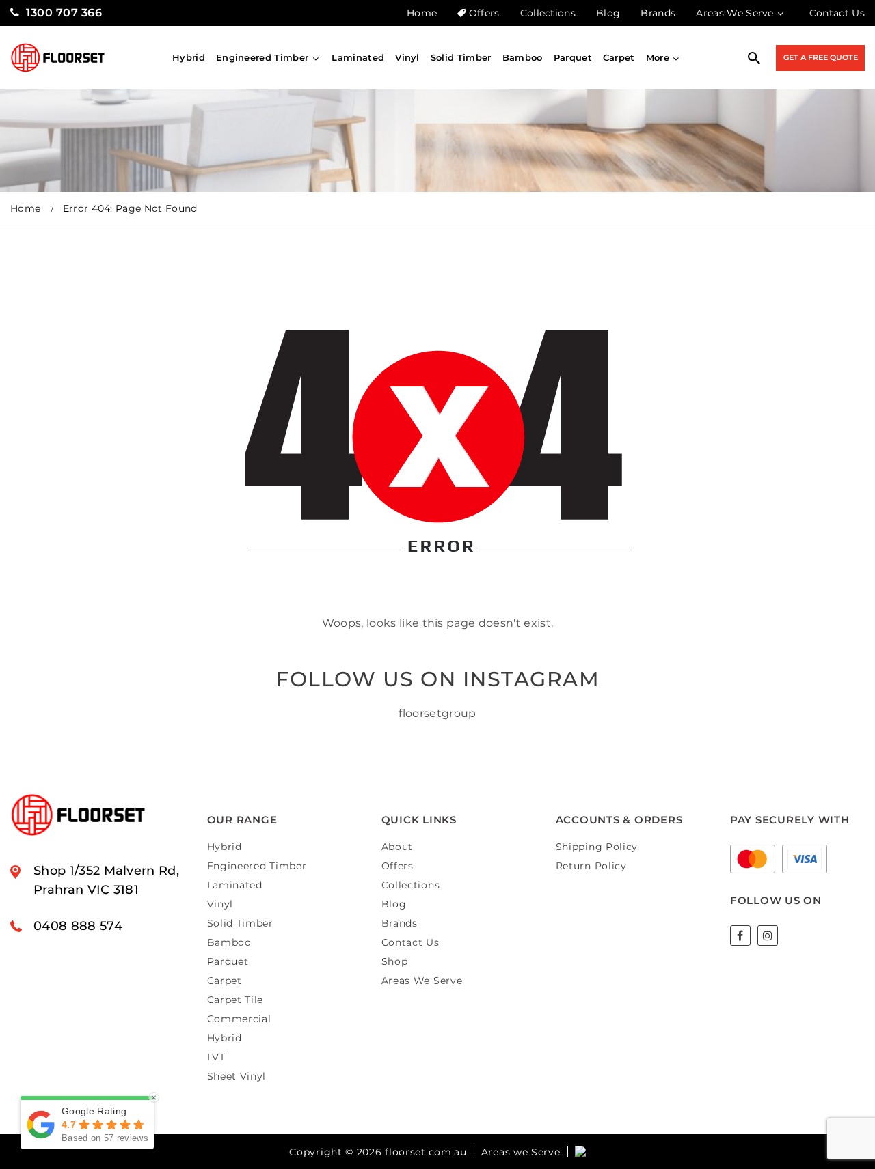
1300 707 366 (64, 12)
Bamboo (522, 57)
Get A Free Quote (820, 57)
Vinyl (407, 57)
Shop (394, 961)
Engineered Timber (262, 57)
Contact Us (837, 13)
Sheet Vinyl (237, 1076)
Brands (658, 13)
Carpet (619, 57)
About (397, 847)
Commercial (239, 1019)
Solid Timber (461, 57)
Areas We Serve (734, 13)
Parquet (573, 57)
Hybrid (188, 57)
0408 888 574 (77, 925)
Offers (484, 13)
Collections (548, 13)
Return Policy (591, 866)
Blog (608, 13)
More (657, 57)
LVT (216, 1057)
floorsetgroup (437, 713)
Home (422, 13)
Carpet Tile (235, 1000)
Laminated (358, 57)
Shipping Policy (597, 847)
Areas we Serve (521, 1152)
